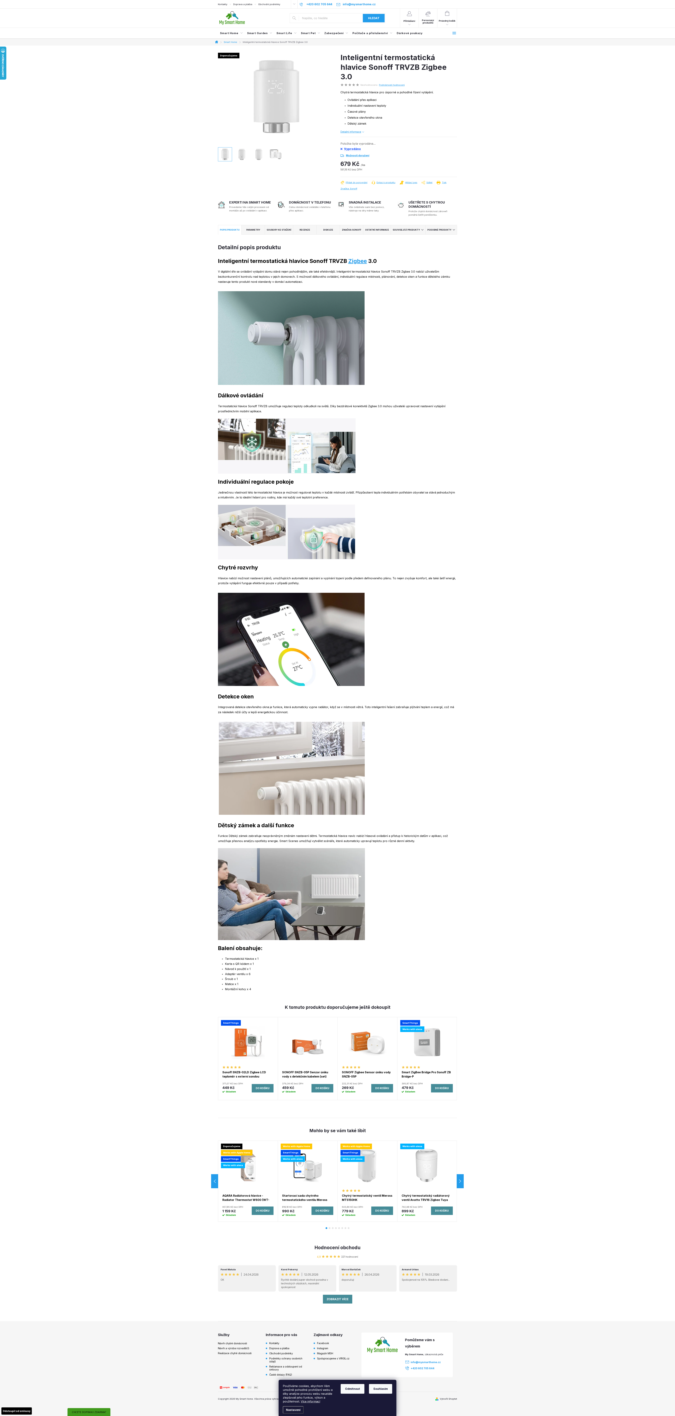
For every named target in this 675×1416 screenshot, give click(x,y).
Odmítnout (352, 1389)
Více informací (310, 1401)
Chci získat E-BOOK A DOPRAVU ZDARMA (337, 727)
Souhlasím (380, 1389)
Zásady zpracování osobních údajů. (338, 740)
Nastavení (293, 1410)
